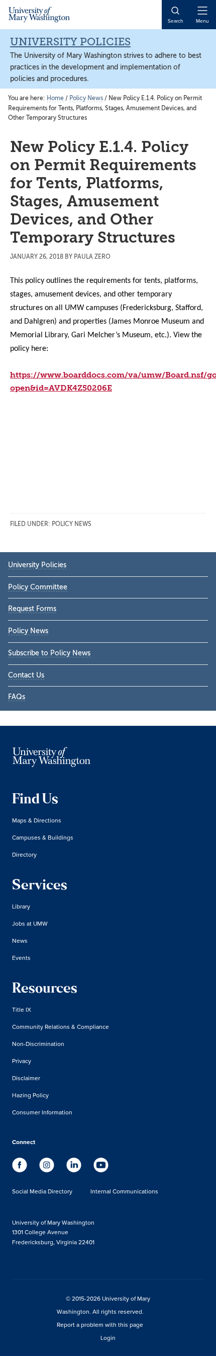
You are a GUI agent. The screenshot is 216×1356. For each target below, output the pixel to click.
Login (108, 1337)
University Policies (70, 42)
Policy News (71, 524)
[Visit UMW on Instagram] (47, 1169)
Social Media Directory (42, 1191)
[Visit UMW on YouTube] (101, 1169)
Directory (24, 854)
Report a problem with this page (100, 1324)
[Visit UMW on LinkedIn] (74, 1169)
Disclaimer (26, 1078)
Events (21, 957)
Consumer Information (42, 1112)
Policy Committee (37, 587)
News (20, 940)
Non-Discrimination (38, 1043)
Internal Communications (124, 1191)
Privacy (21, 1061)
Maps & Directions (36, 820)
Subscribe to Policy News (49, 653)
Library (21, 906)
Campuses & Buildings (42, 837)
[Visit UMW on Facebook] (20, 1169)
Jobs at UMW (30, 923)
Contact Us (26, 675)
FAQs (16, 697)
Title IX (21, 1009)
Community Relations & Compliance (60, 1026)
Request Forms (32, 609)
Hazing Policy (30, 1095)
